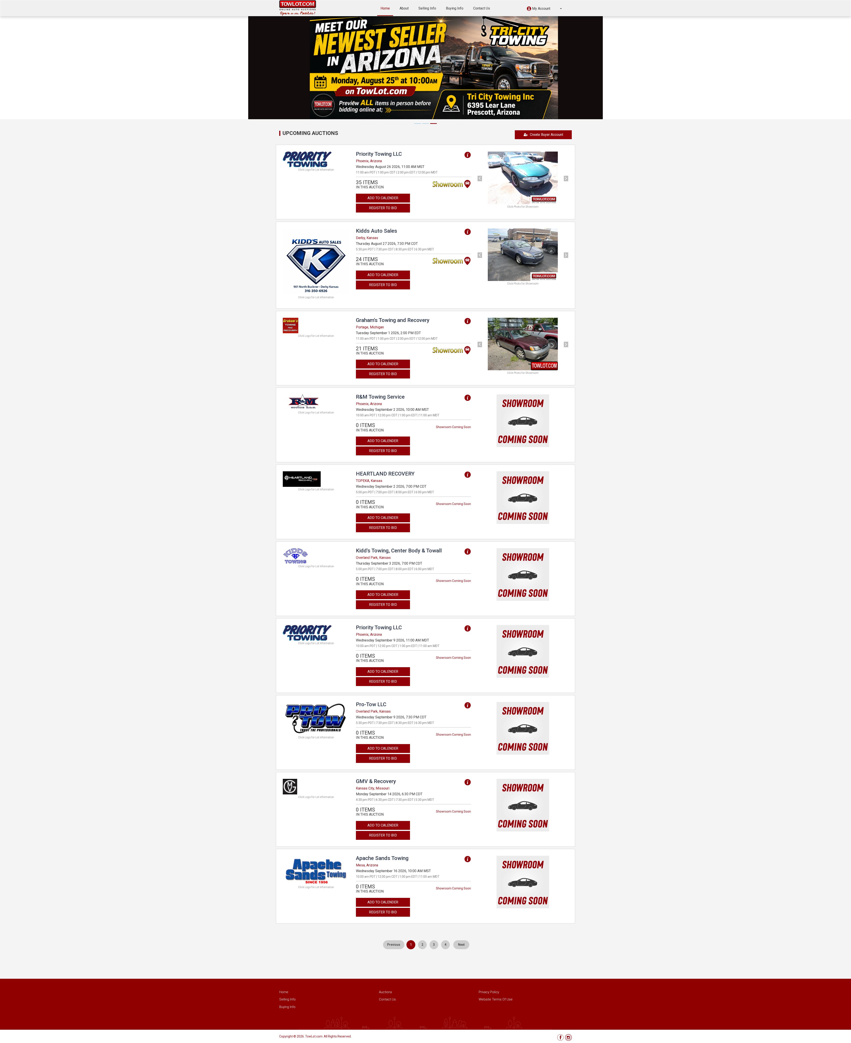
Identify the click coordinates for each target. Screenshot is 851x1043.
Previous (393, 944)
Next (461, 944)
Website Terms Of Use (496, 999)
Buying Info (454, 8)
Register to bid (383, 208)
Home (385, 8)
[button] (544, 9)
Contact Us (481, 8)
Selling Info (427, 8)
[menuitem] (393, 944)
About (404, 8)
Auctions (385, 992)
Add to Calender (382, 198)
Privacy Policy (489, 992)
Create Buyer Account (546, 135)
